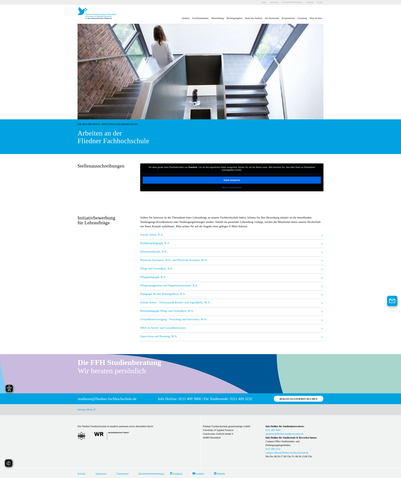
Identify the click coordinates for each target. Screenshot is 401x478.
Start (264, 2)
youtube (199, 473)
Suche (320, 2)
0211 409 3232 (273, 449)
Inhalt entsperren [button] (232, 180)
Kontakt (274, 2)
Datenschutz (122, 473)
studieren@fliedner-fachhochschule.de (284, 434)
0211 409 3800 (273, 430)
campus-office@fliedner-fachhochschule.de (287, 452)
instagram (177, 473)
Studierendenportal (292, 2)
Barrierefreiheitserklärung (151, 473)
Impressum (101, 473)
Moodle (310, 2)
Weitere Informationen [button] (232, 187)
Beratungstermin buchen (299, 399)
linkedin (220, 473)
